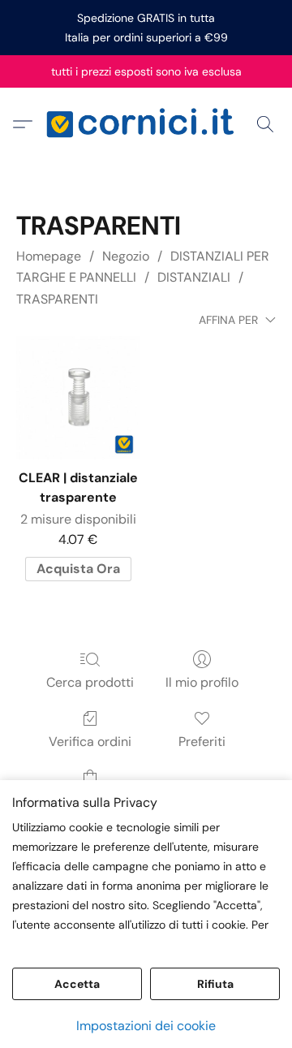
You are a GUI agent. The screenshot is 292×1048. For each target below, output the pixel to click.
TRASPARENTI (57, 299)
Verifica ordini (90, 741)
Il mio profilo (201, 682)
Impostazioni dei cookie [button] (146, 1025)
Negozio (125, 256)
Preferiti (201, 741)
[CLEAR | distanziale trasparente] (78, 397)
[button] (146, 124)
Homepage (48, 256)
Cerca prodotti (90, 682)
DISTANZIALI (193, 277)
